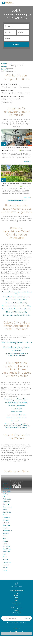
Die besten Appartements (16, 406)
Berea (4, 554)
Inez (4, 496)
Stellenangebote (16, 608)
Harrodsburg (7, 486)
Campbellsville (7, 507)
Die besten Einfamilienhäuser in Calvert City (16, 306)
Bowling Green (7, 488)
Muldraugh (6, 551)
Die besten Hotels (16, 412)
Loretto (5, 536)
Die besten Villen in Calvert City (16, 312)
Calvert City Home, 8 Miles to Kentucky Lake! (16, 183)
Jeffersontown (7, 530)
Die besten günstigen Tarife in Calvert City (16, 315)
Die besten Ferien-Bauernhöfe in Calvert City (16, 309)
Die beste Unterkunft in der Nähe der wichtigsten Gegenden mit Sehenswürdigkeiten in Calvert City (16, 400)
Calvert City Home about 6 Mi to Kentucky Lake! (17, 148)
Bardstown (6, 517)
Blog (16, 605)
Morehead (6, 504)
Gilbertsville (6, 502)
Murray (5, 509)
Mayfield (5, 541)
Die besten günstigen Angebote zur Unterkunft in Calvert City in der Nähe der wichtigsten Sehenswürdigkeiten (16, 425)
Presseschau (16, 603)
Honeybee (6, 520)
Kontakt (16, 610)
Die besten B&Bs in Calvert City (16, 300)
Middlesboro (7, 546)
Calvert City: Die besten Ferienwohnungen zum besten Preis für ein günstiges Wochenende (16, 348)
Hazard (5, 515)
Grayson (5, 483)
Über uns (16, 593)
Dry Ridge (6, 494)
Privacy (16, 595)
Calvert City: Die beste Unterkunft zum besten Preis (16, 343)
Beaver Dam (7, 562)
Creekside (6, 523)
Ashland (5, 559)
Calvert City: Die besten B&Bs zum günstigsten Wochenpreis (16, 354)
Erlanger (5, 567)
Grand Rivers (7, 549)
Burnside (5, 544)
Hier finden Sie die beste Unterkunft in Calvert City (16, 293)
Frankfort (6, 538)
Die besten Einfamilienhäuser (16, 415)
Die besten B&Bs (16, 409)
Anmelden (27, 618)
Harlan (5, 557)
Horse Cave (6, 525)
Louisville (6, 533)
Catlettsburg (7, 512)
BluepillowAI (16, 613)
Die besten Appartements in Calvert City (16, 297)
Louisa (5, 570)
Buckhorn (6, 565)
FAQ (16, 600)
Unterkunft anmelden (17, 590)
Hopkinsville (6, 491)
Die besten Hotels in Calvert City (16, 303)
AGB (16, 598)
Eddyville (5, 528)
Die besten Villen (16, 421)
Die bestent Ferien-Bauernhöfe (17, 418)
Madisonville (7, 499)
